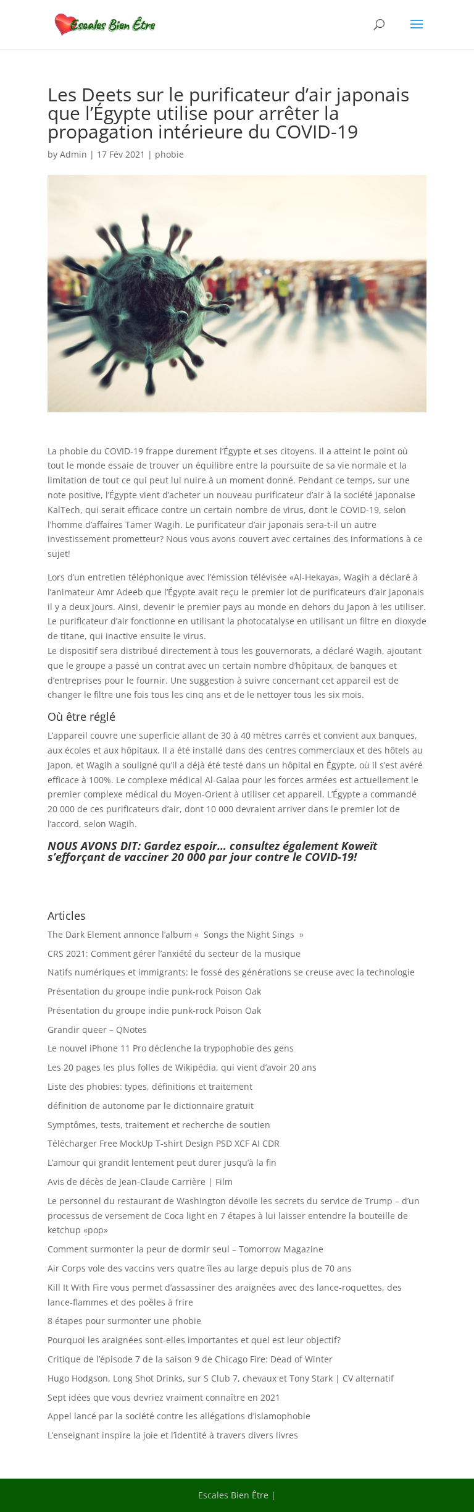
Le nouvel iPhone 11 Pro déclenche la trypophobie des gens (171, 1048)
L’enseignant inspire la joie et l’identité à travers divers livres (173, 1435)
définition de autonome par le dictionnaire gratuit (151, 1105)
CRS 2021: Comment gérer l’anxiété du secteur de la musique (174, 953)
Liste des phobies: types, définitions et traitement (150, 1086)
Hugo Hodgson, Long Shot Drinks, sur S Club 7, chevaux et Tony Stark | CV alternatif (221, 1378)
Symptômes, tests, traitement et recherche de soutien (159, 1125)
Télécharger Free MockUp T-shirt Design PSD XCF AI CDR (164, 1143)
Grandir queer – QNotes (97, 1029)
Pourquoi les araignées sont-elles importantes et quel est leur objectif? (194, 1340)
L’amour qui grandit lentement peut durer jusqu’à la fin (162, 1162)
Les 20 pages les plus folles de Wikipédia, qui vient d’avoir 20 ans (182, 1067)
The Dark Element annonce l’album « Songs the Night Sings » (176, 934)
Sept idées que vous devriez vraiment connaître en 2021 (164, 1397)
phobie (169, 154)
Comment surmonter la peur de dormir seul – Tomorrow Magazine (185, 1249)
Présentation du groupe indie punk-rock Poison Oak (154, 991)
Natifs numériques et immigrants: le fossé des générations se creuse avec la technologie (231, 972)
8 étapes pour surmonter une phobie (124, 1321)
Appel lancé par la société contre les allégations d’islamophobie (179, 1416)
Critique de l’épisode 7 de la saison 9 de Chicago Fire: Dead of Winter (190, 1359)
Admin (73, 154)
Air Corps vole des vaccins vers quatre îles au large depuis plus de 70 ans (200, 1268)
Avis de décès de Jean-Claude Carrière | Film (140, 1181)
